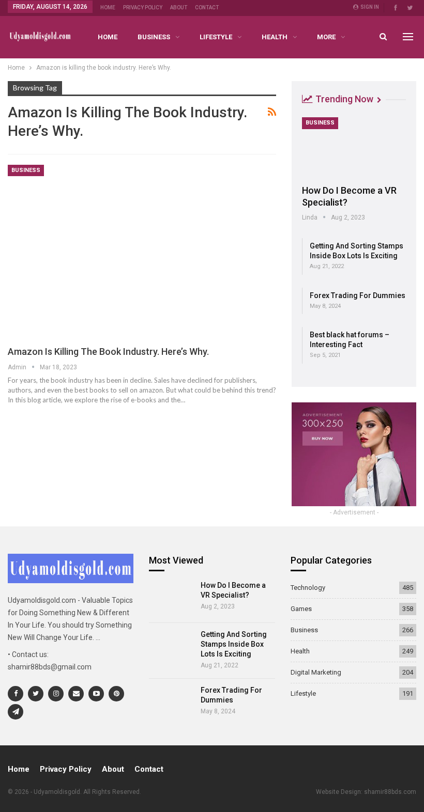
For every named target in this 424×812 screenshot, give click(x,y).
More (326, 37)
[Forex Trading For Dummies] (171, 703)
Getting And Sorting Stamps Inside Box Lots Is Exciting (234, 644)
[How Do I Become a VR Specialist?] (354, 147)
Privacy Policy (142, 7)
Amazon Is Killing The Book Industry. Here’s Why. (108, 351)
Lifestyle (216, 37)
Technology (308, 587)
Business (154, 37)
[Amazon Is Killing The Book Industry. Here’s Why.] (142, 250)
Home (107, 7)
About (178, 7)
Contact (207, 7)
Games (301, 609)
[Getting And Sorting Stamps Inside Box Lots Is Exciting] (171, 647)
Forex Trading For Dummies (357, 295)
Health (274, 37)
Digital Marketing (316, 672)
